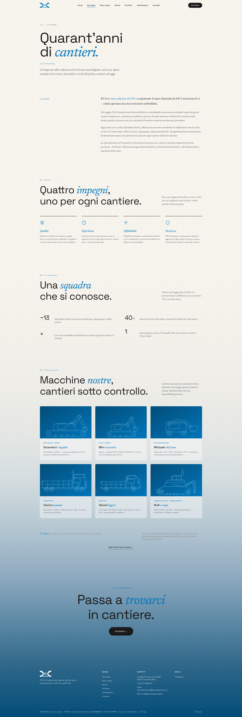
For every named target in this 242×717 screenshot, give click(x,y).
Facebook (179, 677)
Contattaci (195, 5)
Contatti (156, 5)
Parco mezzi (105, 5)
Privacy (143, 712)
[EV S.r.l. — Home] (44, 5)
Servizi (117, 5)
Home (80, 5)
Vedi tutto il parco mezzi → (121, 547)
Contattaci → (121, 631)
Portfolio (128, 5)
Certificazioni (142, 5)
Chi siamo (91, 5)
